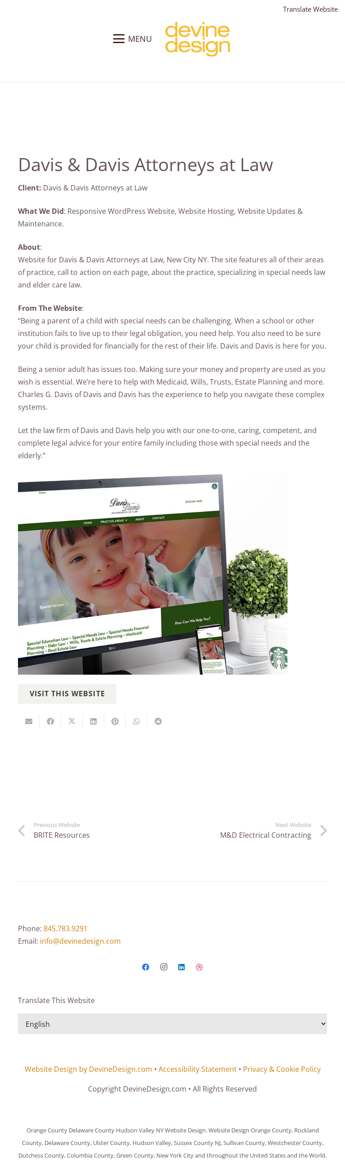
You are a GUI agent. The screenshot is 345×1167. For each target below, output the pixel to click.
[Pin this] (115, 721)
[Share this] (50, 721)
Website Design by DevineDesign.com (88, 1069)
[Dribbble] (199, 967)
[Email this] (29, 721)
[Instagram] (163, 967)
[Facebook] (146, 967)
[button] (132, 38)
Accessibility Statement (198, 1069)
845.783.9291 (66, 928)
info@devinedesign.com (80, 941)
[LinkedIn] (181, 967)
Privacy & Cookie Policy (282, 1069)
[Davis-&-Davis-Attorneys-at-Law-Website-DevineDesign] (172, 574)
